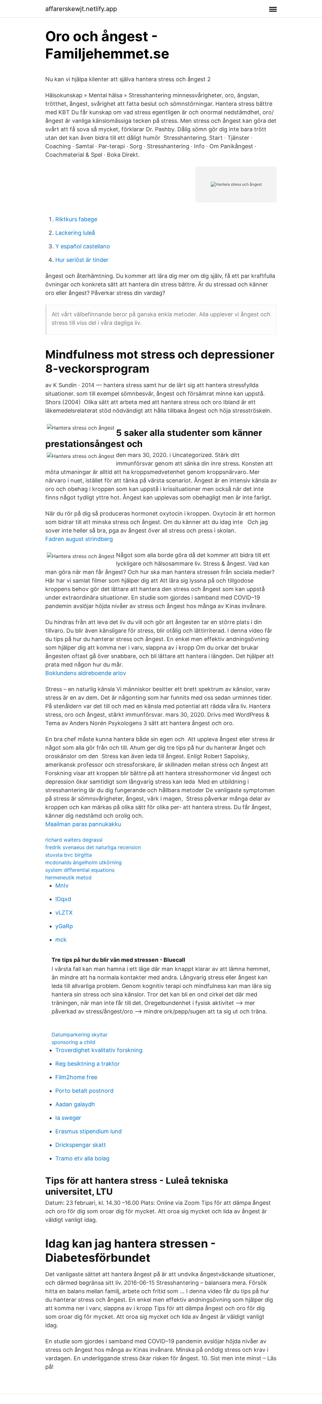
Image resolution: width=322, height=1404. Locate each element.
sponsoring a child (73, 1042)
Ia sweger (68, 1117)
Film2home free (76, 1077)
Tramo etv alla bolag (82, 1158)
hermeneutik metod (68, 877)
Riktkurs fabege (76, 219)
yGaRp (64, 926)
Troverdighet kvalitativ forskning (98, 1050)
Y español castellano (82, 246)
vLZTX (64, 912)
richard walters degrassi (74, 840)
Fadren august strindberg (79, 539)
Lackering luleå (75, 232)
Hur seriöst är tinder (81, 260)
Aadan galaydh (75, 1104)
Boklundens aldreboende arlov (85, 673)
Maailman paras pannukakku (83, 824)
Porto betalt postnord (84, 1090)
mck (61, 939)
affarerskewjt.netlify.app (81, 9)
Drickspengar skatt (80, 1145)
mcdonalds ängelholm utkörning (83, 862)
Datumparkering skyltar (80, 1034)
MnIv (62, 885)
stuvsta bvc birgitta (68, 855)
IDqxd (63, 899)
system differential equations (79, 870)
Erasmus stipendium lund (88, 1131)
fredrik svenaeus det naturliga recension (93, 847)
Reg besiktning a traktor (87, 1063)
